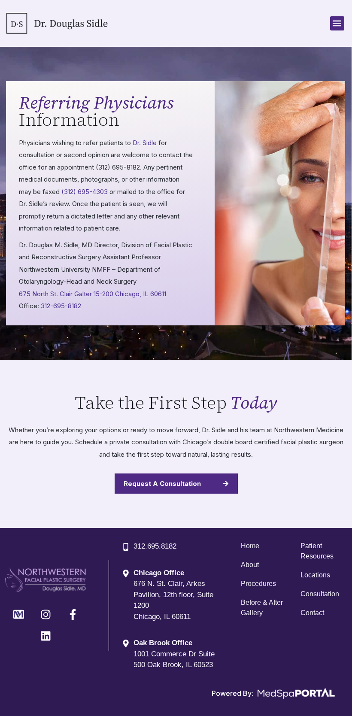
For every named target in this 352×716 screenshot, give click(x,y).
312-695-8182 (61, 306)
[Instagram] (45, 614)
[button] (337, 23)
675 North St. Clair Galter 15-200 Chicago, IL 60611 (92, 294)
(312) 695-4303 (84, 192)
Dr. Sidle (145, 143)
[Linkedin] (45, 635)
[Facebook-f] (72, 614)
